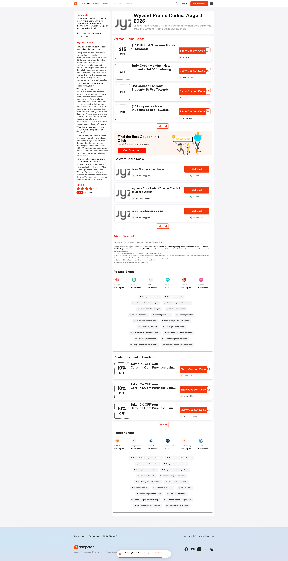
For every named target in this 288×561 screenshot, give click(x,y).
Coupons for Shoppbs (178, 494)
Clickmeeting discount (149, 327)
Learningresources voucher (146, 470)
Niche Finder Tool (111, 536)
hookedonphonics (155, 446)
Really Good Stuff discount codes (145, 345)
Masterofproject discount (178, 506)
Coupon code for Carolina (148, 464)
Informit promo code (162, 315)
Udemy (117, 285)
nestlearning (186, 446)
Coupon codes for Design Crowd (176, 470)
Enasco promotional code (177, 482)
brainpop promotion (186, 315)
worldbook (202, 446)
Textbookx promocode (164, 488)
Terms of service (112, 552)
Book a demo (80, 536)
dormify (201, 285)
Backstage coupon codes (174, 327)
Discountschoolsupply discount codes (147, 458)
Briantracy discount (147, 476)
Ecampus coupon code (150, 297)
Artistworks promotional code (150, 494)
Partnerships (94, 536)
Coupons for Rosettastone (176, 464)
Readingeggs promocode (147, 339)
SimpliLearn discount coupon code (179, 333)
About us (188, 536)
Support (210, 536)
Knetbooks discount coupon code (178, 500)
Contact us (199, 536)
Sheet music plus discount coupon (176, 321)
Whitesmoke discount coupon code (146, 333)
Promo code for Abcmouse (146, 321)
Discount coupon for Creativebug (146, 500)
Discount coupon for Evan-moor (178, 303)
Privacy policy (98, 552)
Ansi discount (186, 488)
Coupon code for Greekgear (150, 309)
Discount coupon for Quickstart (148, 506)
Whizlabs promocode (174, 297)
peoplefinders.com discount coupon (179, 345)
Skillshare (168, 285)
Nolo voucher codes (139, 315)
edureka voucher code (177, 309)
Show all (163, 126)
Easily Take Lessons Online (147, 211)
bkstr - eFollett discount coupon (146, 303)
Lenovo (184, 285)
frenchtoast (169, 446)
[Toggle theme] (211, 3)
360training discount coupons (149, 482)
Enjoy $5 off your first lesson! (148, 169)
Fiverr (133, 285)
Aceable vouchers (140, 488)
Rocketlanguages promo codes (175, 339)
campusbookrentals (138, 446)
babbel (117, 446)
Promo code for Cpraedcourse (180, 458)
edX (149, 285)
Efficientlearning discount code (173, 476)
